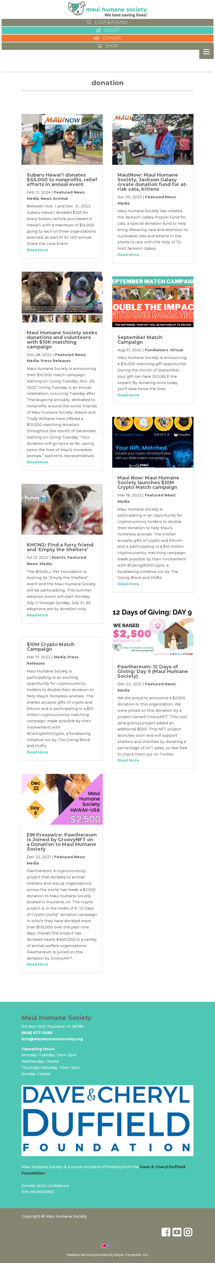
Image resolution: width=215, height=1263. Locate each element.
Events (59, 557)
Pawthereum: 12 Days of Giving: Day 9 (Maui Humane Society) (152, 671)
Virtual (176, 350)
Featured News (69, 192)
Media (33, 198)
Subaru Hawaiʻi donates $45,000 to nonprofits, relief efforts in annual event (62, 179)
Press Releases (56, 360)
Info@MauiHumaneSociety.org (52, 1039)
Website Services (80, 1255)
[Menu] (206, 52)
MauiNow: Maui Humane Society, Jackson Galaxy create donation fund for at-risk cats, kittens (152, 182)
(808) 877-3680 (37, 1032)
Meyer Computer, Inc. (131, 1255)
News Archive (54, 198)
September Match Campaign (139, 340)
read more (37, 250)
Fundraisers (156, 350)
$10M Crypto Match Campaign (50, 647)
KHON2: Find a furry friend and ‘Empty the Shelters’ (60, 547)
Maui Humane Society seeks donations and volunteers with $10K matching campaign (62, 340)
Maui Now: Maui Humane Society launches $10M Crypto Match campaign (148, 482)
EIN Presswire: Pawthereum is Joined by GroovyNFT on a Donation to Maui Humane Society (62, 842)
